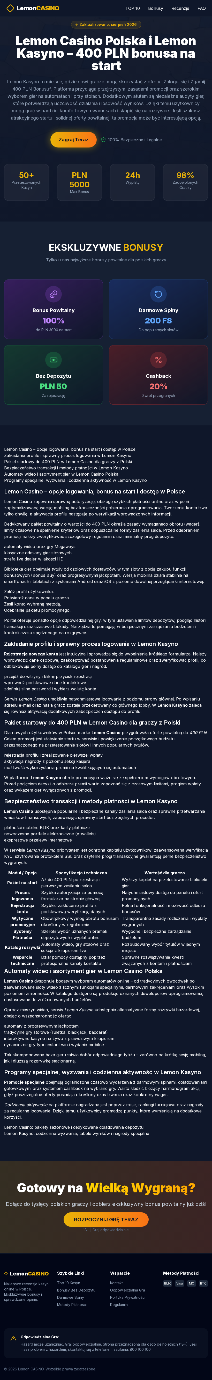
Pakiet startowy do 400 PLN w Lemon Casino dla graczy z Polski (68, 461)
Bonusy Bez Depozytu (76, 1290)
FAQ (202, 8)
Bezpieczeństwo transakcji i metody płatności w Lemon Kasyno (66, 467)
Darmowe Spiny (70, 1297)
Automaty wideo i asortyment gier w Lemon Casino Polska (61, 474)
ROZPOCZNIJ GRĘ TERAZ (106, 1219)
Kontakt (116, 1283)
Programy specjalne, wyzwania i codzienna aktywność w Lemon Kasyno (75, 480)
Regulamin (119, 1304)
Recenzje (180, 8)
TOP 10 (132, 8)
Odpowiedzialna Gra (127, 1290)
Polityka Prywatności (127, 1297)
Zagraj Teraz (73, 139)
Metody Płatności (72, 1304)
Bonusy (155, 8)
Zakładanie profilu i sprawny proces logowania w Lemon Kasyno (67, 455)
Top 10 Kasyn (68, 1283)
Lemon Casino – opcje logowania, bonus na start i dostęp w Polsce (69, 449)
